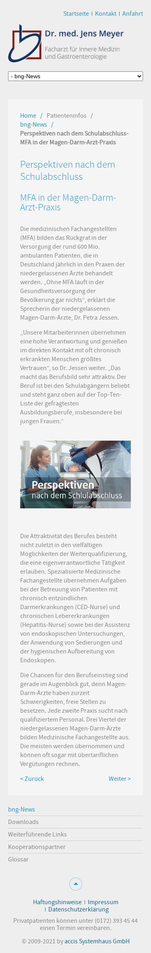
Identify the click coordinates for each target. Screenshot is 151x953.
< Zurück (32, 778)
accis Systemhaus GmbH (97, 941)
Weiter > (120, 778)
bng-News (33, 124)
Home (28, 115)
